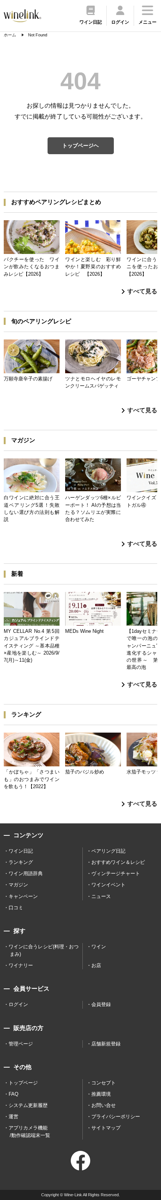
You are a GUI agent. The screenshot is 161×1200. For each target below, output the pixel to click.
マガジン (18, 885)
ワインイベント (108, 885)
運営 (13, 1116)
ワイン (98, 946)
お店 (96, 965)
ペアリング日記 (108, 851)
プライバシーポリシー (115, 1116)
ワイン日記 (21, 851)
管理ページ (21, 1044)
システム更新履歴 (28, 1105)
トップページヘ (80, 146)
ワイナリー (21, 965)
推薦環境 (101, 1094)
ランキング (21, 862)
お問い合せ (103, 1105)
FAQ (13, 1094)
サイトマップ (106, 1128)
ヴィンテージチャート (115, 873)
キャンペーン (23, 896)
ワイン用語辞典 (26, 873)
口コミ (16, 907)
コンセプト (103, 1083)
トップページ (23, 1083)
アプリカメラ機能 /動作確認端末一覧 (29, 1131)
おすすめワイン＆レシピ (118, 862)
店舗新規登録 (106, 1044)
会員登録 (101, 1004)
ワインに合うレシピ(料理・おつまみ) (44, 950)
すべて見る (142, 291)
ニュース (101, 896)
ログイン (18, 1004)
